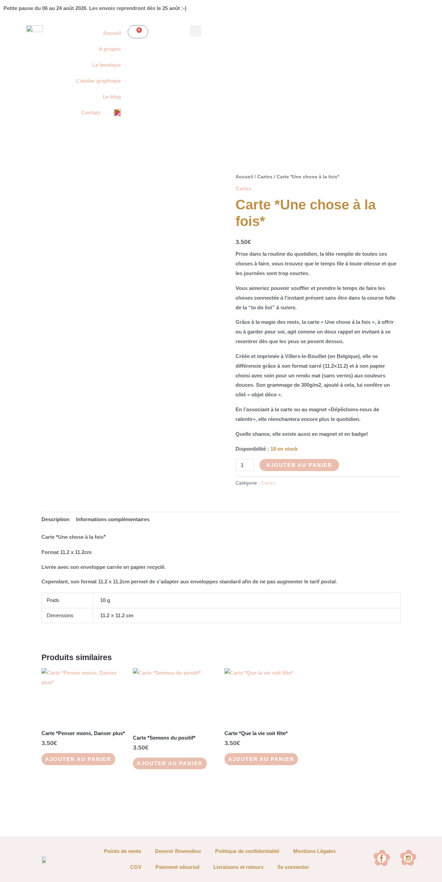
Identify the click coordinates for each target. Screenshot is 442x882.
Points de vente (122, 851)
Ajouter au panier (299, 465)
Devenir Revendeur (178, 851)
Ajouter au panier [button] (78, 759)
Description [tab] (55, 519)
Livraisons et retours (238, 867)
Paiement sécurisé (177, 867)
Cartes (264, 176)
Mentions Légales (314, 851)
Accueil (244, 176)
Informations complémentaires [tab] (113, 519)
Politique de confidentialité (247, 851)
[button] (195, 31)
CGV (136, 867)
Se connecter (293, 867)
